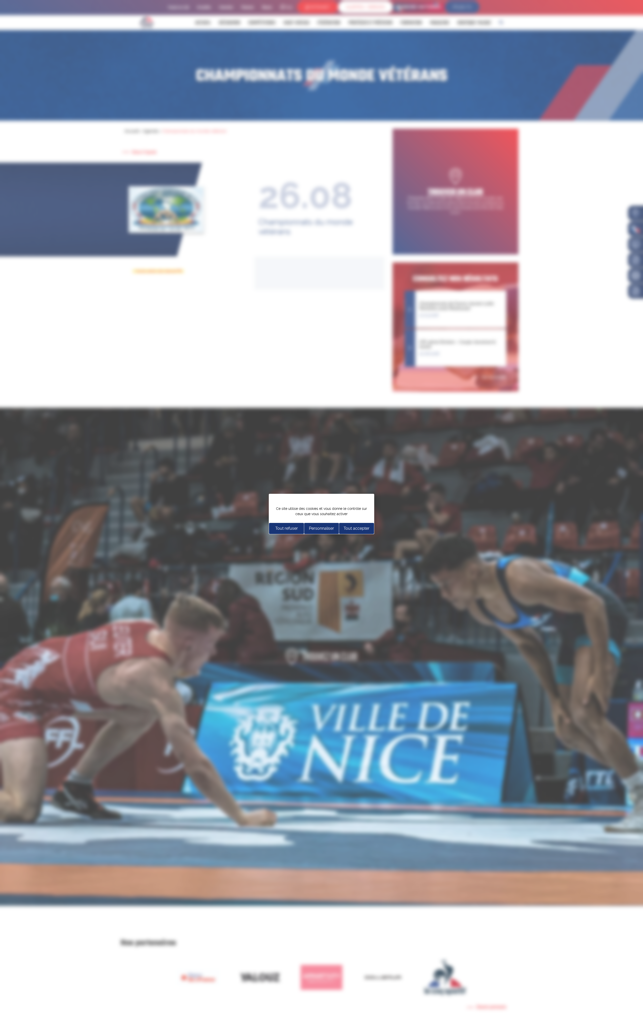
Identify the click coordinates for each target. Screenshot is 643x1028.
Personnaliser (321, 528)
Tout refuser (286, 528)
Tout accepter (356, 528)
